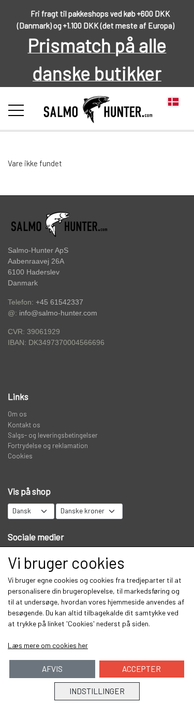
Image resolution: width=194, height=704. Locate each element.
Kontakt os (24, 424)
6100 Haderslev (33, 272)
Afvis (52, 668)
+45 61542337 (59, 302)
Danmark (23, 283)
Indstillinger (97, 691)
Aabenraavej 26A (36, 261)
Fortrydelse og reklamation (48, 445)
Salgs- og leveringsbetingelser (53, 434)
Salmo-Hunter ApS (38, 250)
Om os (17, 413)
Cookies (20, 455)
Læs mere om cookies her (48, 645)
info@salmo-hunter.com (58, 313)
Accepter (141, 668)
